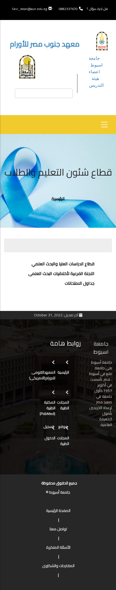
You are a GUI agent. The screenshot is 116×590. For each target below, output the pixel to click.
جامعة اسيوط (96, 61)
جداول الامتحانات (79, 283)
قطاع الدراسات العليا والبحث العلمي (63, 263)
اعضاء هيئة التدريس (96, 78)
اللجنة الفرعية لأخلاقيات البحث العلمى (61, 273)
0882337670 (68, 9)
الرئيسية (58, 198)
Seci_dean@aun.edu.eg (29, 9)
